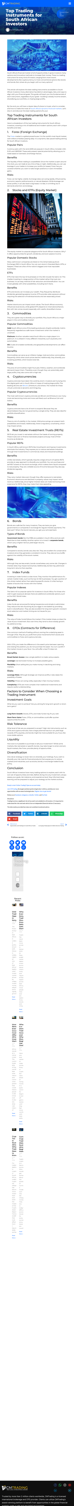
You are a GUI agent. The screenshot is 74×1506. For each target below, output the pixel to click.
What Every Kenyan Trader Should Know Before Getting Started (22, 920)
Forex (13, 136)
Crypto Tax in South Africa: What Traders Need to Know (15, 1145)
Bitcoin (25, 386)
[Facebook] (11, 842)
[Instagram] (11, 847)
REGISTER (18, 885)
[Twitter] (17, 842)
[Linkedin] (17, 847)
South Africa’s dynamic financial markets (46, 109)
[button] (14, 814)
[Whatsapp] (23, 847)
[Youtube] (23, 842)
